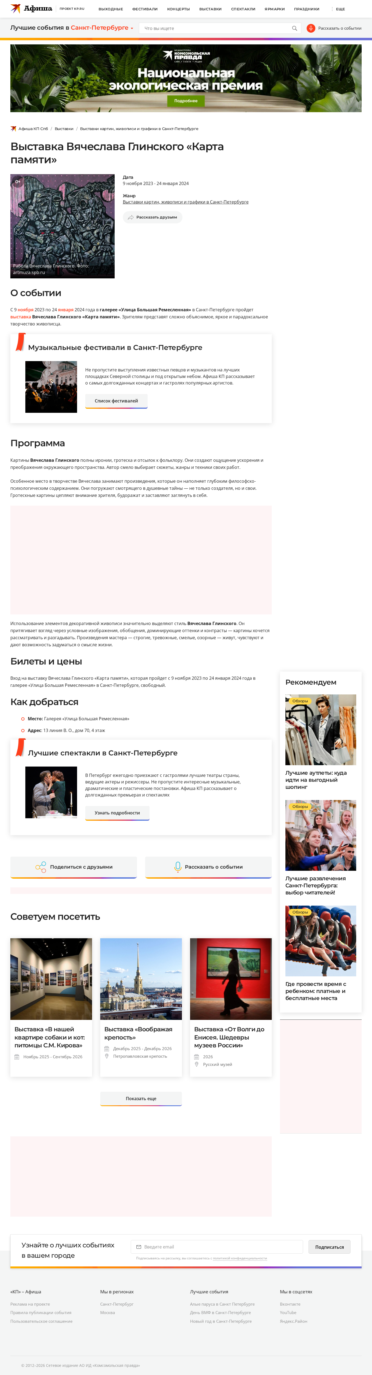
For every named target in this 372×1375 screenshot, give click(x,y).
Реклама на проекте (30, 1304)
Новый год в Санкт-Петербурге (221, 1321)
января (66, 310)
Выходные (111, 9)
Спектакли (243, 9)
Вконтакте (290, 1304)
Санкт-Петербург (116, 1304)
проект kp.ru (72, 9)
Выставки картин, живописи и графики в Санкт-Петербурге (139, 128)
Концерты (178, 9)
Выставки (210, 9)
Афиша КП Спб (33, 128)
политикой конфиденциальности (240, 1258)
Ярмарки (275, 9)
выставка (20, 317)
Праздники (307, 9)
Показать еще (141, 1099)
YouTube (288, 1312)
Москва (107, 1312)
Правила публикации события (40, 1312)
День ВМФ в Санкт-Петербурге (220, 1312)
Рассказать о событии (340, 28)
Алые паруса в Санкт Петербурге (222, 1304)
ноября (25, 310)
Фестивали (145, 9)
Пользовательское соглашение (41, 1321)
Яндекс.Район (293, 1321)
